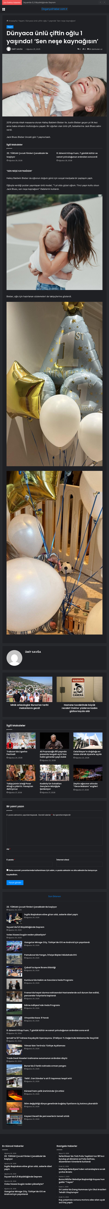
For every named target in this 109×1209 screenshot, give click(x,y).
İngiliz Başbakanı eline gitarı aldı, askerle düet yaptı (51, 914)
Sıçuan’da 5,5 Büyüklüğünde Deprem (25, 927)
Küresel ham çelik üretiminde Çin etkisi (44, 1091)
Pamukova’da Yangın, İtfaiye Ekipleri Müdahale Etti (50, 954)
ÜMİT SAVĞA (17, 49)
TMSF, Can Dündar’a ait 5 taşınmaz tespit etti (48, 1078)
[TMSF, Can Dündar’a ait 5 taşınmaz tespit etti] (14, 1082)
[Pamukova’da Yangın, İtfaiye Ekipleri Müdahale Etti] (14, 958)
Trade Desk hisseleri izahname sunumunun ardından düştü (37, 1058)
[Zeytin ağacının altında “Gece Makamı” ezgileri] (87, 773)
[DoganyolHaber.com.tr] (54, 9)
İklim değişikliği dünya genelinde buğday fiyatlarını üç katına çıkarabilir (61, 1103)
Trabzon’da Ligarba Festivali (17, 753)
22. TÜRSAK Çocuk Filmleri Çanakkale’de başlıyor (32, 906)
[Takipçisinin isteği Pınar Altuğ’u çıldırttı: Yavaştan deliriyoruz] (21, 773)
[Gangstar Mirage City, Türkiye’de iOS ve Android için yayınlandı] (14, 946)
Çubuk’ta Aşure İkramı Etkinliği (40, 967)
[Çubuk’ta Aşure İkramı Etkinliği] (14, 971)
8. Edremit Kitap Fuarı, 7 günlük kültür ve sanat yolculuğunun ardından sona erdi (48, 1030)
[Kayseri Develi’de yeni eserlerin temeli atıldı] (14, 1120)
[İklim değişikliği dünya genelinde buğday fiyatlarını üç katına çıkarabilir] (14, 1107)
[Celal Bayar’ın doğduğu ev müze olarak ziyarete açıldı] (87, 740)
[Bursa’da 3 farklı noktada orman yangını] (14, 1069)
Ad (9, 849)
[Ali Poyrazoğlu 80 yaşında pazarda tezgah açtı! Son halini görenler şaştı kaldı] (54, 740)
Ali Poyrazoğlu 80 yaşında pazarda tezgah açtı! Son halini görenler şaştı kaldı (53, 754)
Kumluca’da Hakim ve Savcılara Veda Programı (48, 980)
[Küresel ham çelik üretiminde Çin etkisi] (14, 1095)
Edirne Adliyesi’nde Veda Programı (42, 1005)
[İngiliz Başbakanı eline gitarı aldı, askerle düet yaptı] (14, 918)
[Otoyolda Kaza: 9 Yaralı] (14, 1021)
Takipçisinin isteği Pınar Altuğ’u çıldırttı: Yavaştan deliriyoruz (20, 786)
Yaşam (21, 21)
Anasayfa (12, 21)
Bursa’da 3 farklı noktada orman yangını (45, 1065)
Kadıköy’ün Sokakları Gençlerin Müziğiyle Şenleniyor (51, 786)
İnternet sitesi (62, 860)
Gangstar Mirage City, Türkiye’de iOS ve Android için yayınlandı (57, 942)
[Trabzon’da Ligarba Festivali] (21, 740)
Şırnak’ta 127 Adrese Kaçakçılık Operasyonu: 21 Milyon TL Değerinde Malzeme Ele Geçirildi (52, 1038)
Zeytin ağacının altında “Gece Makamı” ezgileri (85, 785)
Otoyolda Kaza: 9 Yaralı (36, 1017)
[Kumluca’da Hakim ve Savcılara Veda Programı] (14, 984)
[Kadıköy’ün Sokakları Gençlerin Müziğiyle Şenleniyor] (54, 773)
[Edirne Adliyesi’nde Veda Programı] (14, 1009)
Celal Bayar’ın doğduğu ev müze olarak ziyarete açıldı (87, 753)
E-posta (11, 860)
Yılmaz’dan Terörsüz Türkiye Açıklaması (44, 1045)
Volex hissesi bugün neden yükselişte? (40, 2)
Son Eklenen (54, 896)
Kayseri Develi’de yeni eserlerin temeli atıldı (46, 1116)
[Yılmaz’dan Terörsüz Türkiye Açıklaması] (14, 1049)
